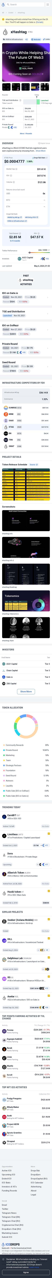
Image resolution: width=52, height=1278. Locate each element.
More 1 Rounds (26, 134)
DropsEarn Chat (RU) (11, 1229)
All (3, 13)
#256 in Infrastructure (16, 221)
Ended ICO (6, 1178)
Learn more (34, 1267)
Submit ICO (7, 1237)
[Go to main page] (3, 4)
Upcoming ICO (8, 1174)
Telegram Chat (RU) (11, 1221)
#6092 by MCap (13, 217)
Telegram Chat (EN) (11, 1217)
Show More (25, 691)
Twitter (5, 1209)
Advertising (36, 1186)
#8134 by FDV (30, 217)
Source (32, 465)
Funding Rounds (9, 1190)
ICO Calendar (37, 1182)
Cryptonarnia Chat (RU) (12, 1225)
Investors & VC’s (9, 1186)
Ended (11, 13)
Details (40, 22)
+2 (26, 39)
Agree (26, 1272)
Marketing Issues (10, 1233)
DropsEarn (36, 1174)
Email (4, 1205)
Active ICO (6, 1170)
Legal (33, 1194)
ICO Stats (6, 1182)
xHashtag (21, 13)
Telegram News (9, 1213)
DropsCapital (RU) (39, 1178)
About (33, 1190)
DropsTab (35, 1170)
